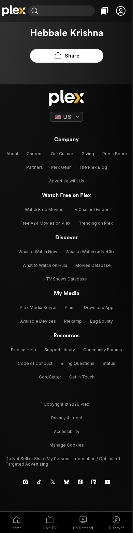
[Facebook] (80, 482)
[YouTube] (107, 482)
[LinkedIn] (94, 482)
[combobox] (67, 10)
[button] (121, 11)
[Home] (14, 11)
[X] (53, 482)
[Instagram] (25, 482)
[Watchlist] (104, 11)
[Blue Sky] (66, 482)
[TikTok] (39, 482)
